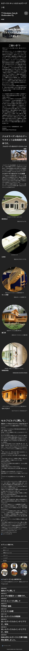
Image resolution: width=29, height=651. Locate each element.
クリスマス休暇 (7, 611)
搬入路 (4, 560)
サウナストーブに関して (11, 601)
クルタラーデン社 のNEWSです (11, 579)
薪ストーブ (6, 550)
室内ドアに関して (8, 590)
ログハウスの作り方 (7, 534)
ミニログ (5, 558)
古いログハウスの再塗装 (10, 616)
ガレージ (5, 555)
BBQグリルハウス (7, 552)
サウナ (4, 547)
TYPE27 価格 (6, 606)
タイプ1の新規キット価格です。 (14, 595)
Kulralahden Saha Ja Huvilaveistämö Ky (9, 14)
